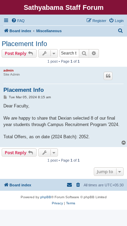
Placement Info (24, 43)
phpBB (45, 197)
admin (8, 70)
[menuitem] (18, 21)
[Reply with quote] (108, 76)
